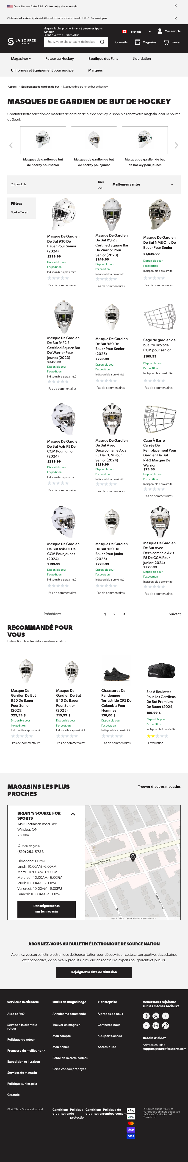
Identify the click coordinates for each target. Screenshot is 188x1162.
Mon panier (61, 1047)
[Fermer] (176, 6)
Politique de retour (21, 1039)
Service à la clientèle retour (22, 1026)
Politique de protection (78, 1113)
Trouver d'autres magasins (159, 786)
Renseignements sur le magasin (46, 908)
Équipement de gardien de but (40, 86)
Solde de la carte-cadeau (70, 1058)
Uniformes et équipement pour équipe (42, 70)
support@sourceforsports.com (164, 1048)
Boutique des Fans (103, 58)
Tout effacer (19, 212)
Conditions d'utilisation (61, 1111)
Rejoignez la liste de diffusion (94, 972)
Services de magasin (22, 1072)
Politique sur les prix (22, 1083)
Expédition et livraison (23, 1061)
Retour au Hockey (59, 58)
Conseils (121, 42)
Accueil (12, 86)
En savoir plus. (99, 18)
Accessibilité (107, 1047)
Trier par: (101, 184)
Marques (95, 70)
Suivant (175, 614)
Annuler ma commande (69, 1014)
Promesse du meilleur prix (26, 1050)
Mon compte (62, 1036)
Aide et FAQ (16, 1014)
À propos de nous (110, 1014)
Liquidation (142, 58)
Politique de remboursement (115, 1111)
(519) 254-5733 (30, 852)
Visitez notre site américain (61, 6)
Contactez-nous (109, 1025)
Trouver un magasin (66, 1025)
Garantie (13, 1094)
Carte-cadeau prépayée (69, 1069)
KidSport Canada (110, 1036)
